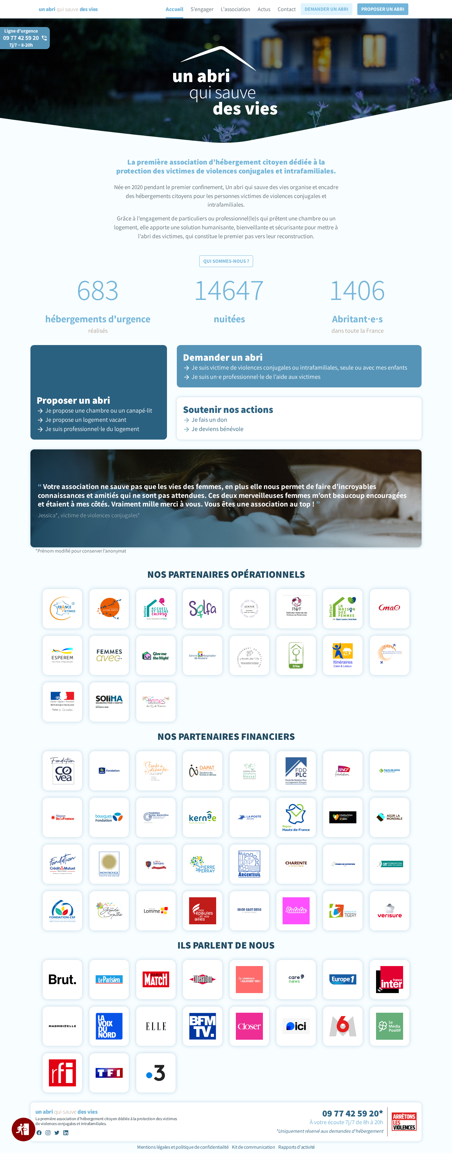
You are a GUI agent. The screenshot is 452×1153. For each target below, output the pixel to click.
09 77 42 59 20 (21, 41)
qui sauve (68, 9)
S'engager (202, 9)
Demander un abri (326, 9)
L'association (235, 9)
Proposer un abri (382, 9)
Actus (264, 9)
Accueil (174, 9)
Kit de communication (253, 1147)
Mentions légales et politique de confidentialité (183, 1147)
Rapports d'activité (296, 1147)
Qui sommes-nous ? (226, 261)
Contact (287, 9)
